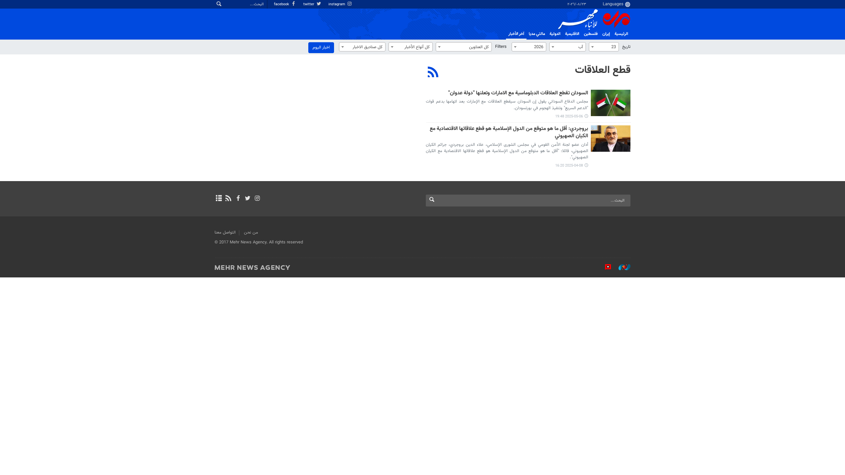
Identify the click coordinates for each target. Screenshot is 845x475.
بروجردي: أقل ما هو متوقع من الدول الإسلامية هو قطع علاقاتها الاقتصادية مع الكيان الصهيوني (509, 132)
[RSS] (433, 73)
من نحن (251, 232)
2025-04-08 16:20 (569, 166)
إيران (606, 34)
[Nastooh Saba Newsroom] (621, 267)
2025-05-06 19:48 (569, 116)
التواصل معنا (225, 232)
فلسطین (591, 34)
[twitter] (248, 199)
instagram (337, 4)
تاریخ (626, 47)
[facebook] (238, 199)
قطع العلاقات (602, 70)
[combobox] (604, 46)
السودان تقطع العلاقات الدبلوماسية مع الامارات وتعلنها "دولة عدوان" (518, 93)
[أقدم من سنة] (610, 103)
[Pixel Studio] (604, 267)
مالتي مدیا (537, 34)
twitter (309, 4)
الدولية (555, 34)
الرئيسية (621, 34)
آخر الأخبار (516, 34)
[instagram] (257, 199)
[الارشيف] (219, 199)
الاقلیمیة (572, 34)
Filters (501, 47)
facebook (282, 4)
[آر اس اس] (228, 199)
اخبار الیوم (321, 47)
